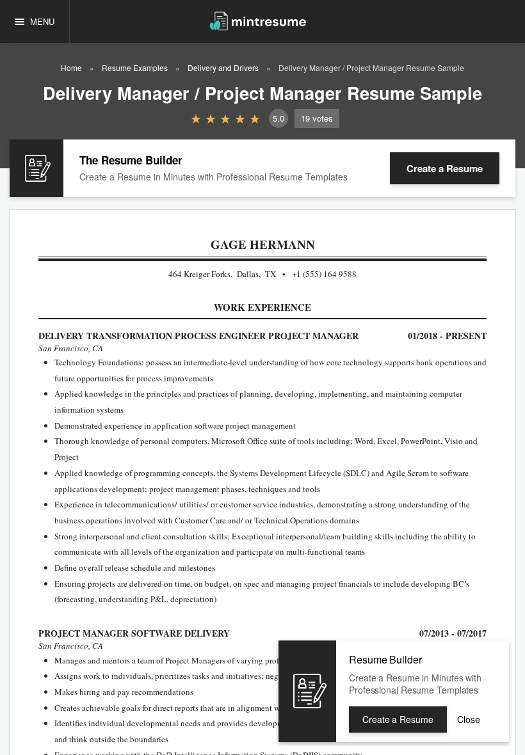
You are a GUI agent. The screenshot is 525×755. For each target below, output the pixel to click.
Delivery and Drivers (223, 67)
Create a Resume (445, 168)
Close (468, 719)
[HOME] (258, 20)
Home (71, 67)
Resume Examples (135, 67)
